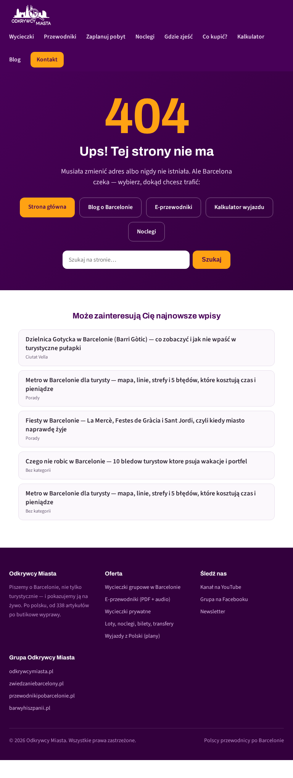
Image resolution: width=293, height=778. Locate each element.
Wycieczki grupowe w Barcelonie (142, 587)
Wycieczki (21, 36)
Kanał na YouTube (220, 587)
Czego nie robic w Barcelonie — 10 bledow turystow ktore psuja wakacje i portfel (136, 465)
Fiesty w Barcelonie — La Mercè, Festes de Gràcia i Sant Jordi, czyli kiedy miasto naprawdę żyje (135, 429)
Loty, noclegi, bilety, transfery (139, 624)
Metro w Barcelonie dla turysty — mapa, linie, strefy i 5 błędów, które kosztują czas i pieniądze (141, 388)
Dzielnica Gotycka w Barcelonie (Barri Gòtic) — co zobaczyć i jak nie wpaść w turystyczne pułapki (131, 347)
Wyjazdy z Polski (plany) (132, 636)
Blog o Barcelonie (110, 207)
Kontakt (47, 59)
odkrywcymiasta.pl (31, 671)
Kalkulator (250, 36)
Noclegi (145, 36)
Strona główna (47, 207)
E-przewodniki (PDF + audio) (137, 599)
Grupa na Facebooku (224, 599)
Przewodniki (60, 36)
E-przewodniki (173, 207)
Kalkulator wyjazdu (239, 207)
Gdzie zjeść (178, 36)
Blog (15, 59)
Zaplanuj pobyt (106, 36)
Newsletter (212, 612)
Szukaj (211, 259)
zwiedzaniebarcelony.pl (36, 684)
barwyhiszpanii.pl (29, 708)
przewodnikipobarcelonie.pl (42, 696)
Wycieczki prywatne (128, 612)
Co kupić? (215, 36)
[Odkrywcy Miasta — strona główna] (31, 15)
